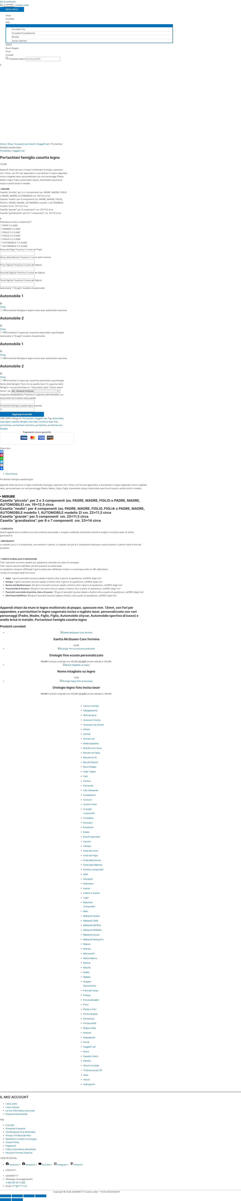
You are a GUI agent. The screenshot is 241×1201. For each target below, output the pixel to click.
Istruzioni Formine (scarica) (19, 1152)
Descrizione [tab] (11, 473)
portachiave (6, 425)
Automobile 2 (22, 336)
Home (3, 144)
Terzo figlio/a (21, 280)
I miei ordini (11, 1103)
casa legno (5, 421)
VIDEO (9, 44)
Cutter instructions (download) (21, 1149)
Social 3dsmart (19, 40)
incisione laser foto (48, 421)
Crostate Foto (18, 29)
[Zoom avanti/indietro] (5, 1195)
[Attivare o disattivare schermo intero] (17, 1195)
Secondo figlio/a (22, 272)
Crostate (10, 19)
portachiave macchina (23, 425)
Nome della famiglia (31, 387)
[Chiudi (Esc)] (40, 1195)
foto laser (33, 421)
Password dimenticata (16, 1114)
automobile (57, 418)
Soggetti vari (43, 144)
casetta (15, 421)
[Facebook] (34, 451)
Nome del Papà (21, 249)
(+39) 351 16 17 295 (15, 1182)
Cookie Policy (12, 1142)
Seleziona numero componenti (16, 222)
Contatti (9, 55)
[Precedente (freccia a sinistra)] (5, 1199)
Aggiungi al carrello (22, 414)
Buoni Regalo (12, 48)
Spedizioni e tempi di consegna (21, 1139)
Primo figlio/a (21, 265)
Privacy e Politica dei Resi (18, 1135)
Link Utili (10, 1125)
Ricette (15, 37)
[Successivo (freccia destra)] (17, 1199)
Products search (17, 59)
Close (3, 307)
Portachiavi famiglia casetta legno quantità (21, 405)
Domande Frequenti (15, 1128)
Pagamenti (11, 1145)
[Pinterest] (34, 455)
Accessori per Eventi (25, 144)
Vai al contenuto (8, 1)
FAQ (7, 22)
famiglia (24, 421)
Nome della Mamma (25, 257)
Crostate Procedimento (23, 33)
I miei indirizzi (12, 1107)
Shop (8, 15)
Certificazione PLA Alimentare (20, 1132)
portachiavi (41, 425)
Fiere (8, 51)
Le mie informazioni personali (20, 1110)
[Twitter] (34, 461)
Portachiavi (5, 150)
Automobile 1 (22, 288)
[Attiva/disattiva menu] (89, 25)
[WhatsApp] (34, 458)
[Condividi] (34, 468)
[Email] (34, 465)
